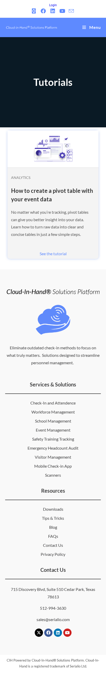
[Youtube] (67, 633)
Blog (53, 527)
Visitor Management (53, 457)
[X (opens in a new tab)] (35, 11)
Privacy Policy (53, 554)
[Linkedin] (58, 633)
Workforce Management (53, 411)
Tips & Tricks (53, 518)
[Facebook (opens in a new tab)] (43, 11)
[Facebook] (48, 633)
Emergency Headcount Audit (53, 447)
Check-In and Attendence (53, 402)
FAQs (53, 536)
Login (53, 5)
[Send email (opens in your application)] (71, 11)
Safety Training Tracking (53, 438)
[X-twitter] (39, 633)
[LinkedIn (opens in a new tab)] (53, 11)
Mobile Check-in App (53, 466)
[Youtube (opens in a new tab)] (62, 11)
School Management (53, 420)
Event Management (53, 429)
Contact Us (53, 545)
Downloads (53, 509)
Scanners (53, 475)
